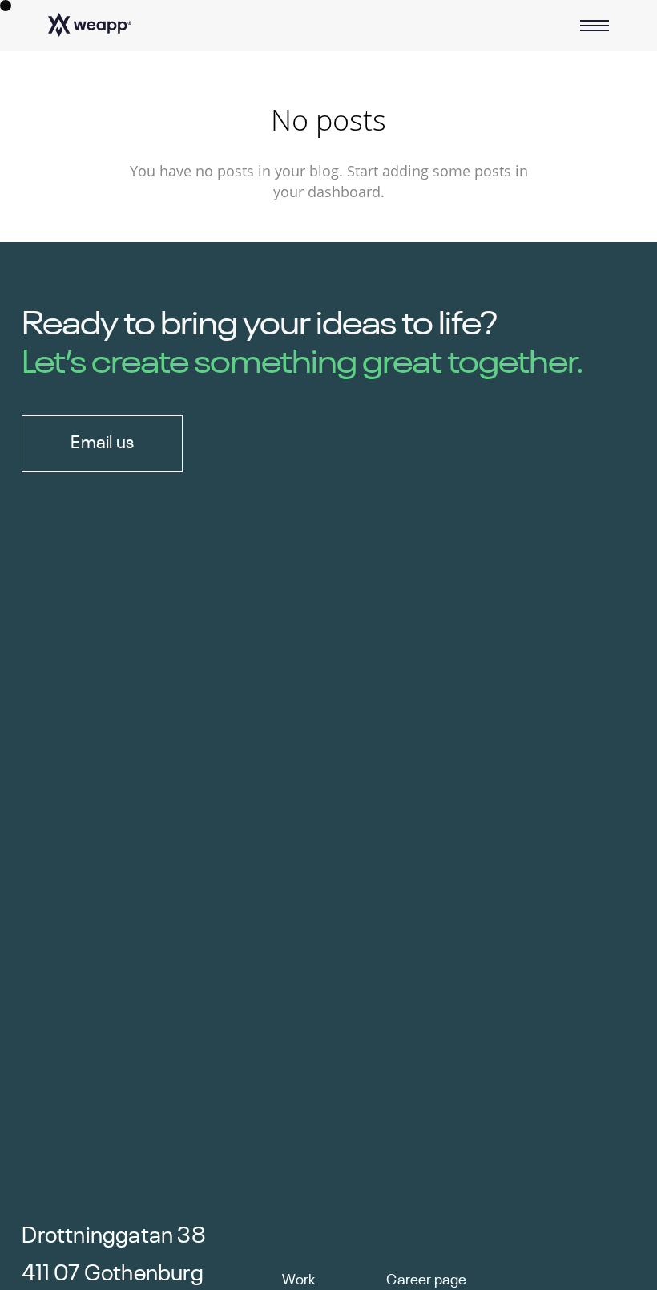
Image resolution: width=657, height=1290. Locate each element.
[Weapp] (89, 25)
